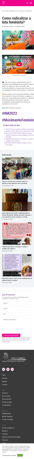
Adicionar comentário (9, 319)
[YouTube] (7, 369)
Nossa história (6, 399)
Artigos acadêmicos (8, 428)
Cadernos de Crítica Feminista (11, 437)
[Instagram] (3, 369)
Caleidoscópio (6, 413)
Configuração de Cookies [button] (9, 455)
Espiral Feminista (7, 416)
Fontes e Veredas (7, 420)
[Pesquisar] (27, 3)
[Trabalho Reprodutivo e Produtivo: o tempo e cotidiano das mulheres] (17, 234)
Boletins (5, 431)
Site (4, 314)
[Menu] (31, 3)
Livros (4, 443)
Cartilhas (5, 434)
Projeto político (7, 402)
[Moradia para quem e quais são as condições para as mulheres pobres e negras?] (17, 265)
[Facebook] (12, 369)
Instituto (5, 393)
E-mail (5, 308)
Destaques (18, 26)
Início (3, 375)
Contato (4, 385)
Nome (5, 303)
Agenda (4, 381)
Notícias (4, 378)
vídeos (23, 26)
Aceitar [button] (20, 455)
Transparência (6, 405)
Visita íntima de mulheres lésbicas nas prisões (20, 129)
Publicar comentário (11, 335)
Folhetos (5, 440)
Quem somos (6, 396)
